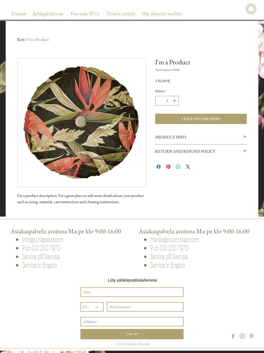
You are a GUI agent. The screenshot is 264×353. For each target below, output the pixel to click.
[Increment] (175, 100)
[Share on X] (188, 167)
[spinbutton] (167, 100)
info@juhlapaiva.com (42, 239)
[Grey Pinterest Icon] (251, 336)
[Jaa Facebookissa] (158, 167)
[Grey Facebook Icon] (233, 336)
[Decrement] (159, 100)
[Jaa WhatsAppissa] (178, 167)
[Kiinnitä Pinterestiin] (168, 167)
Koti (20, 39)
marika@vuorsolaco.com (174, 239)
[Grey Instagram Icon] (242, 336)
